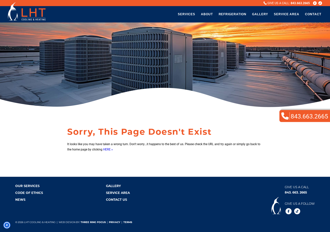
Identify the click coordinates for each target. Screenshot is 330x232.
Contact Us (116, 200)
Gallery (260, 14)
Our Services (27, 186)
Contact (313, 14)
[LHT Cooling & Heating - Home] (27, 11)
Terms (127, 222)
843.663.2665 (300, 3)
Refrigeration (232, 14)
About (207, 14)
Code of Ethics (29, 193)
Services (186, 14)
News (20, 200)
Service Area (286, 14)
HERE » (108, 149)
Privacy (114, 222)
